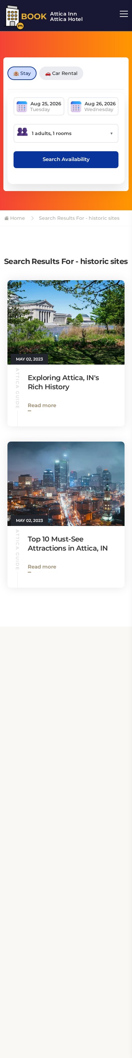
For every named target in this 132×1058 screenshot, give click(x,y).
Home (17, 218)
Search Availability (66, 159)
